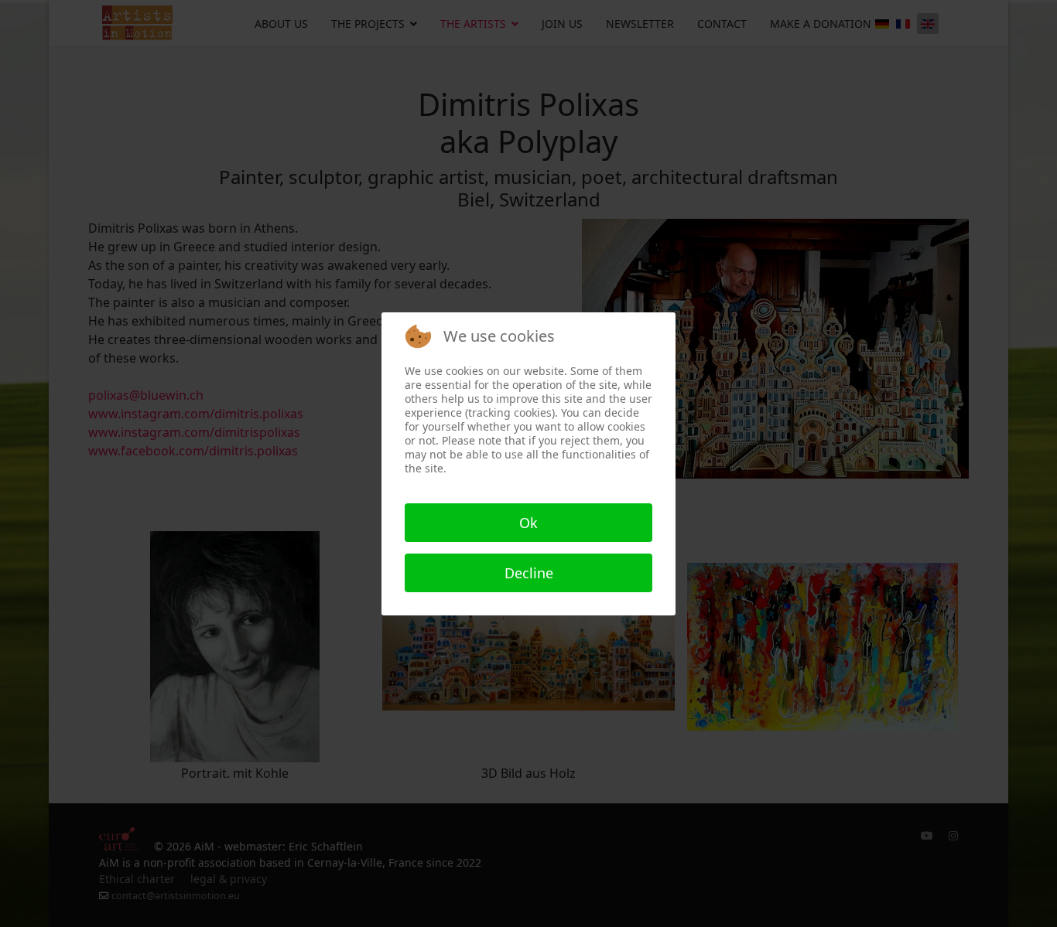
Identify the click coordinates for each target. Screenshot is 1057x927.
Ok (528, 522)
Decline (529, 573)
